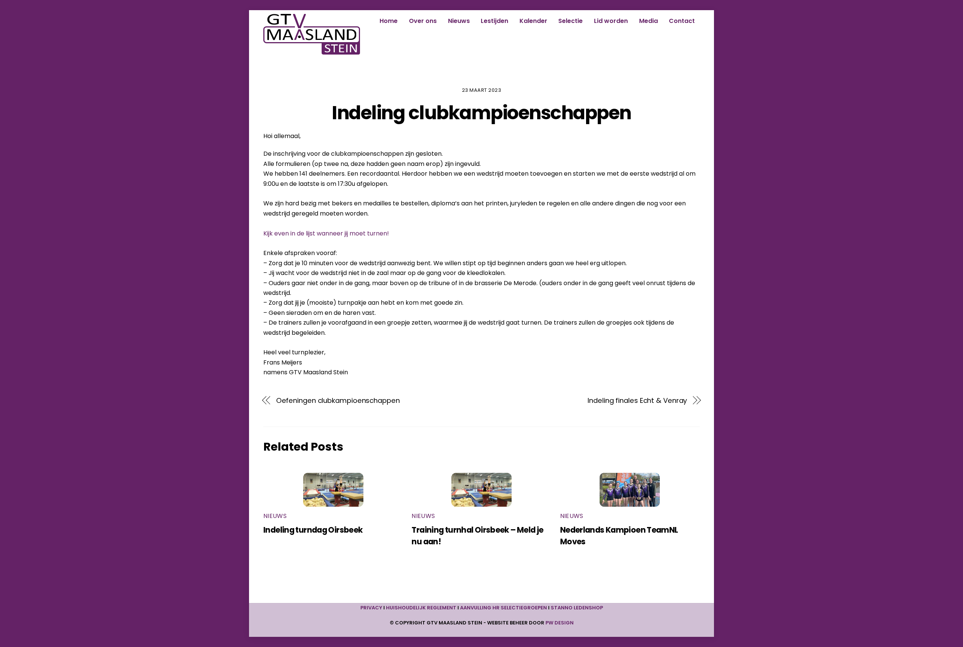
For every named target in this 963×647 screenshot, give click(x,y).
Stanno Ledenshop (577, 607)
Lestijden (494, 21)
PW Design (559, 622)
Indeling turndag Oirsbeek (313, 529)
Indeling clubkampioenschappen (481, 113)
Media (648, 21)
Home (389, 21)
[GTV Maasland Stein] (311, 51)
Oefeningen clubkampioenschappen (338, 400)
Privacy (371, 607)
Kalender (533, 21)
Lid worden (611, 21)
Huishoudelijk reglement (421, 607)
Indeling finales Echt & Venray (637, 400)
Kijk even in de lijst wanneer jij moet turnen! (326, 233)
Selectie (570, 21)
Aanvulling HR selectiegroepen (503, 607)
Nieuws (459, 21)
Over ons (423, 21)
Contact (682, 21)
